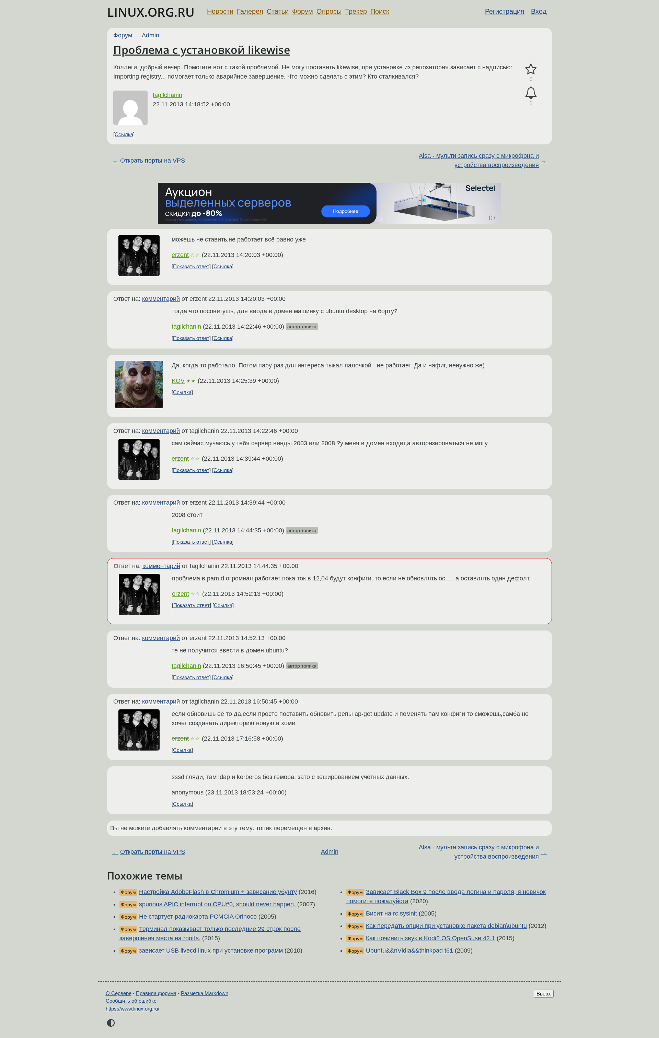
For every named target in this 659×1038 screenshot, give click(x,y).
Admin (150, 35)
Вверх (543, 993)
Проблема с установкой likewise (201, 49)
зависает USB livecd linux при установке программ (211, 950)
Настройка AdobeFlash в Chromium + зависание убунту (218, 891)
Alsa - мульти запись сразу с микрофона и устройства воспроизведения (479, 160)
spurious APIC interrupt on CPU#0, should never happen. (217, 904)
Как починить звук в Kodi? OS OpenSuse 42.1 (430, 938)
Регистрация (504, 11)
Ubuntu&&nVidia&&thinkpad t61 (409, 950)
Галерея (250, 11)
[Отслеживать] (531, 93)
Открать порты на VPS (152, 160)
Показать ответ (191, 266)
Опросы (329, 11)
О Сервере (118, 993)
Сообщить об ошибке (131, 1001)
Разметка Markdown (204, 993)
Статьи (278, 11)
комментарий (161, 298)
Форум (302, 11)
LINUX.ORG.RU (151, 12)
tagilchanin (167, 95)
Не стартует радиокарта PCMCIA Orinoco (198, 916)
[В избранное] (531, 69)
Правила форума (156, 993)
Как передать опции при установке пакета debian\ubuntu (446, 925)
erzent (180, 254)
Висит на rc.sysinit (391, 913)
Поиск (379, 11)
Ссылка (124, 134)
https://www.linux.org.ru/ (132, 1009)
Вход (539, 11)
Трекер (356, 11)
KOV (178, 380)
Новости (220, 11)
